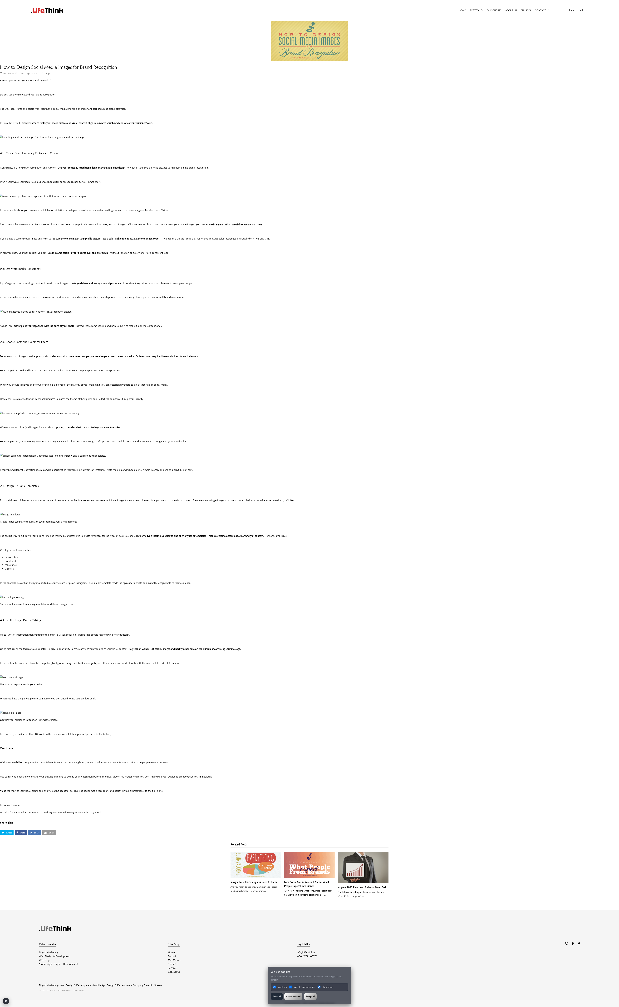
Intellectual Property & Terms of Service (55, 990)
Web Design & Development (54, 956)
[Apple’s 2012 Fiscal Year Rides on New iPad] (363, 867)
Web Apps (44, 960)
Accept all (310, 996)
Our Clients (174, 960)
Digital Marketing (48, 952)
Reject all (277, 996)
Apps (47, 73)
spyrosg (34, 73)
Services (172, 967)
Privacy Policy (78, 990)
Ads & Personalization (304, 987)
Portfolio (172, 956)
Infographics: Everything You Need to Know (254, 882)
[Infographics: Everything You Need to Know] (256, 865)
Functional (328, 987)
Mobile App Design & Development (58, 964)
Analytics (282, 987)
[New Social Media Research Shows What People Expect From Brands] (309, 865)
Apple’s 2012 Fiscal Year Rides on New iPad (362, 887)
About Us (173, 964)
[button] (7, 832)
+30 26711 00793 (307, 956)
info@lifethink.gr (306, 952)
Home (171, 952)
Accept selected (293, 996)
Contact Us (174, 971)
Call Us (582, 10)
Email (572, 10)
